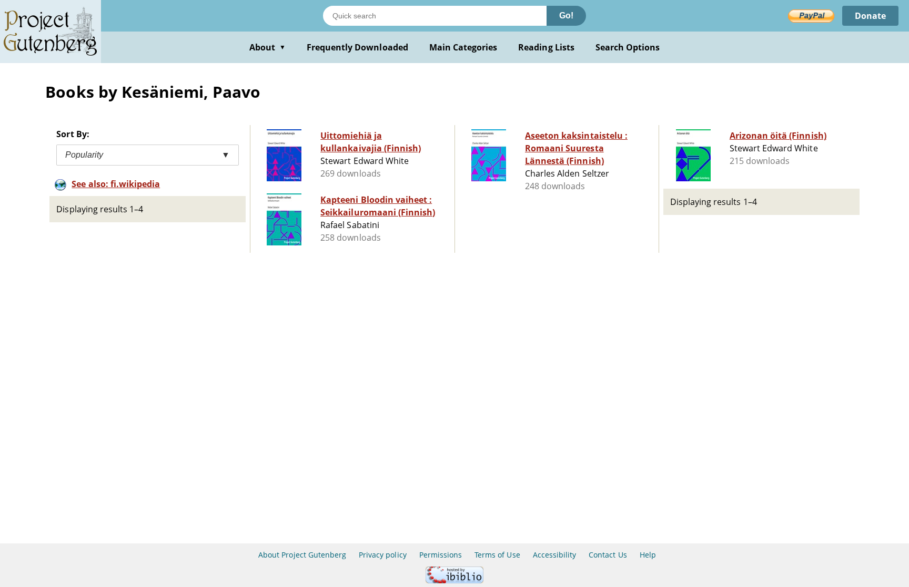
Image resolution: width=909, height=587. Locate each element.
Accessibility (555, 555)
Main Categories (463, 47)
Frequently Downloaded (357, 47)
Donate (870, 16)
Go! (566, 15)
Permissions (440, 555)
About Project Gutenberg (302, 555)
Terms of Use (497, 555)
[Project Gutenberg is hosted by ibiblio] (454, 580)
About (267, 47)
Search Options (627, 47)
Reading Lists (546, 47)
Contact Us (608, 555)
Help (648, 555)
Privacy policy (383, 555)
